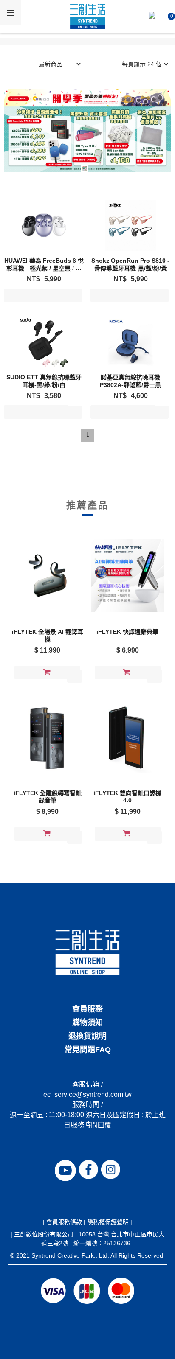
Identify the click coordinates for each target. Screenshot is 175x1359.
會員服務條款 (64, 1222)
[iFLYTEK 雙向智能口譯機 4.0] (127, 736)
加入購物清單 (36, 297)
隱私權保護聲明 (108, 1222)
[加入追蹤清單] (74, 295)
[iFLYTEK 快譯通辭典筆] (127, 575)
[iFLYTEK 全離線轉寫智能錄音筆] (47, 736)
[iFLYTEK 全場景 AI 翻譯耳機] (47, 575)
